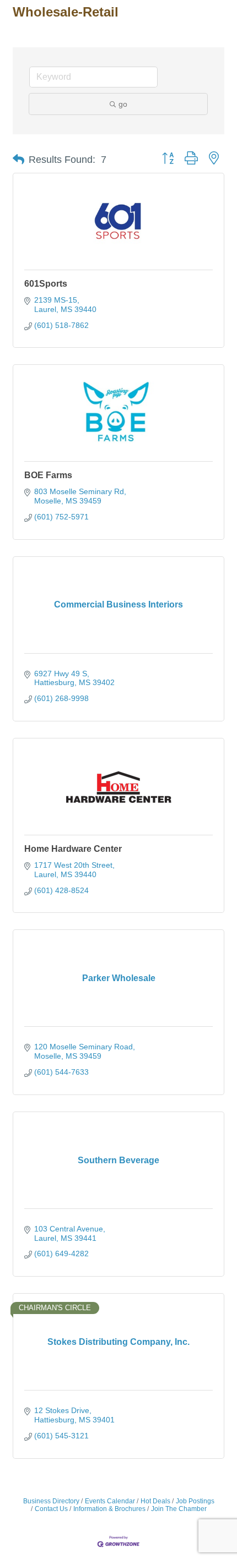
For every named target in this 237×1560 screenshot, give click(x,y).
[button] (18, 159)
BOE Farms (48, 475)
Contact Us (51, 1509)
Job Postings (195, 1501)
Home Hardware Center (73, 848)
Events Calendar (110, 1501)
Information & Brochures (109, 1509)
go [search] (122, 104)
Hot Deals (155, 1501)
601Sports (45, 283)
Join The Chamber (179, 1509)
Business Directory (51, 1501)
